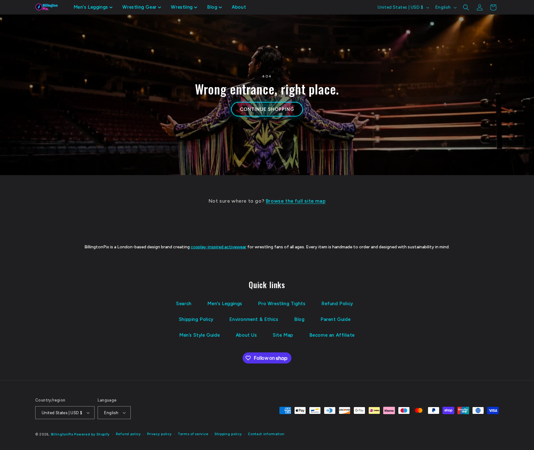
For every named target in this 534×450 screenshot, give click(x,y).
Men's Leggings (224, 303)
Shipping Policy (196, 319)
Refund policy (128, 434)
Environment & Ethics (253, 319)
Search (184, 303)
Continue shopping (267, 109)
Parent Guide (335, 319)
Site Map (283, 335)
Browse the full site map (295, 201)
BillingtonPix (62, 434)
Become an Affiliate (332, 335)
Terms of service (193, 434)
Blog (299, 319)
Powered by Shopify (92, 434)
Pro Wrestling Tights (281, 303)
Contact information (266, 434)
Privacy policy (159, 434)
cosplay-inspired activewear (218, 247)
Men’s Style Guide (199, 335)
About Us (246, 335)
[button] (93, 7)
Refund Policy (337, 303)
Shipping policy (228, 434)
